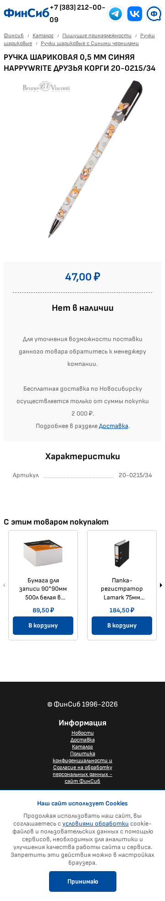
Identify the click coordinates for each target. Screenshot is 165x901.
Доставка (113, 426)
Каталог (82, 746)
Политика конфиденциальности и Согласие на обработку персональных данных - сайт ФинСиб (82, 767)
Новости (83, 733)
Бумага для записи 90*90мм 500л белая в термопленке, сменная (43, 588)
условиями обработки (95, 823)
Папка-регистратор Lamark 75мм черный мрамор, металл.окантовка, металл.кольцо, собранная (124, 588)
